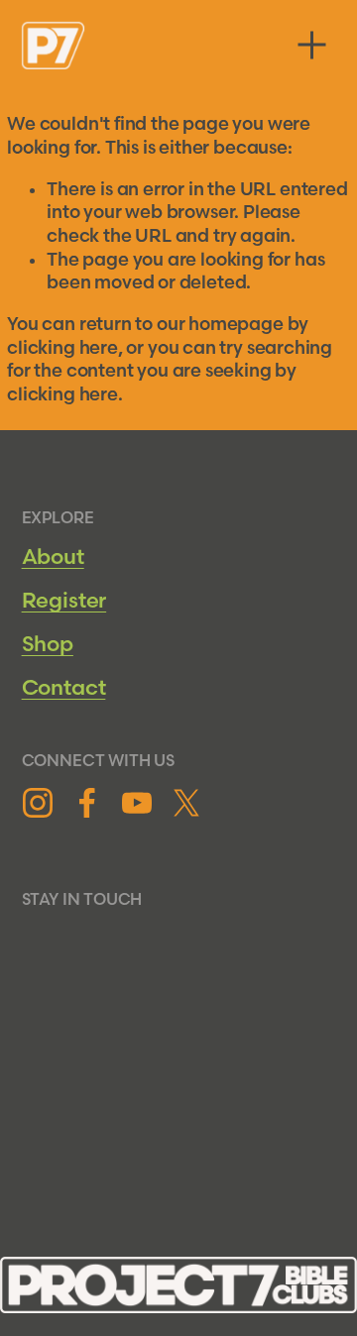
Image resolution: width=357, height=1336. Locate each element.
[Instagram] (38, 803)
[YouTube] (137, 803)
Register (64, 601)
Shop (47, 644)
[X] (186, 803)
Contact (64, 688)
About (53, 557)
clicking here (62, 348)
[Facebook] (87, 803)
